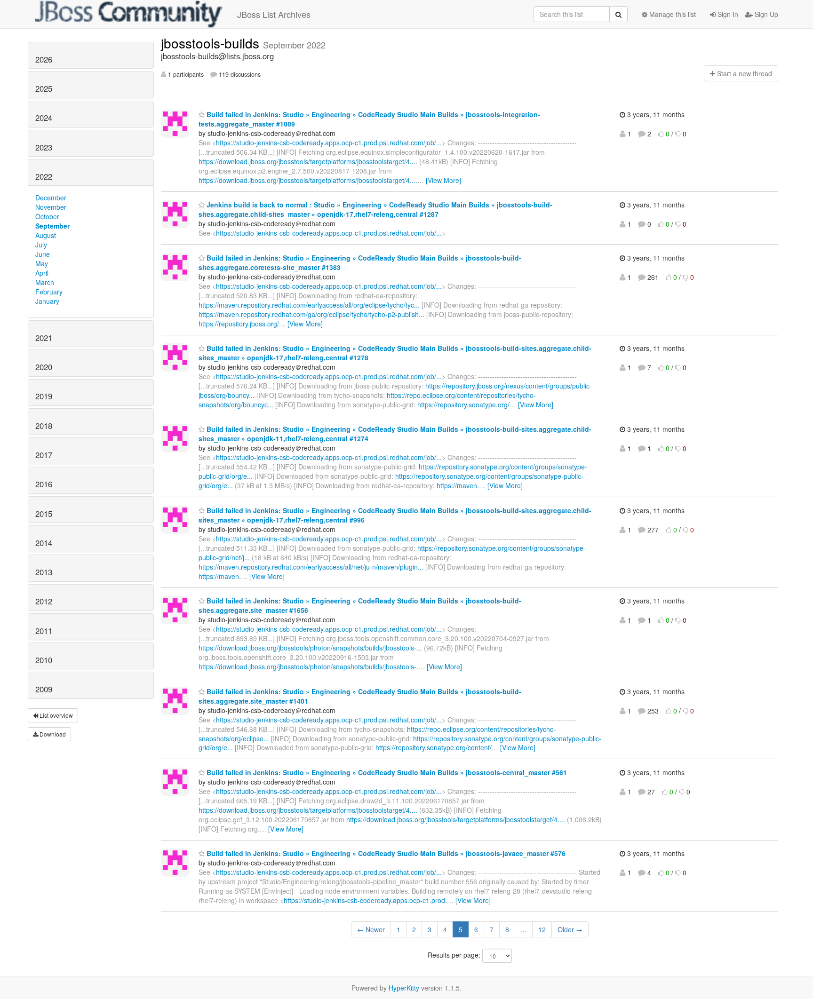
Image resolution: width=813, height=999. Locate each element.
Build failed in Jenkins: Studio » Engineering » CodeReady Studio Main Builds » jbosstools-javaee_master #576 (385, 853)
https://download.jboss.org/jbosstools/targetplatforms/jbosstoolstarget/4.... (308, 161)
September (52, 225)
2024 (43, 117)
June (42, 254)
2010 (43, 660)
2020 (43, 367)
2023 (43, 147)
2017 (43, 454)
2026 (43, 59)
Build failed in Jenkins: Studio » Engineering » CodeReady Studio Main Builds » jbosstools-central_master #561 (386, 772)
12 (542, 929)
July (41, 244)
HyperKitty (404, 987)
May (41, 263)
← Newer (371, 929)
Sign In (727, 14)
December (50, 197)
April (41, 273)
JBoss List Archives (274, 14)
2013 (43, 572)
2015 (43, 513)
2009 (43, 689)
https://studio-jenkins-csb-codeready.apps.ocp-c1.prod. (365, 900)
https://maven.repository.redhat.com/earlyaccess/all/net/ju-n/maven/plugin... (311, 566)
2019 (43, 396)
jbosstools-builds (212, 42)
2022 (43, 176)
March (44, 282)
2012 (43, 601)
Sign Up (765, 14)
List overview (55, 715)
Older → (570, 929)
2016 (43, 484)
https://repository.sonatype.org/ (463, 404)
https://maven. (458, 485)
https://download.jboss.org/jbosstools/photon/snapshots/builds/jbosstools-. (308, 666)
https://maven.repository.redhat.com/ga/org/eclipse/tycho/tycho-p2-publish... (311, 314)
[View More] (443, 180)
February (49, 291)
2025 (43, 88)
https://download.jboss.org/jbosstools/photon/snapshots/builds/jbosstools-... (310, 647)
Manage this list (671, 14)
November (50, 207)
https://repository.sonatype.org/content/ (433, 747)
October (47, 216)
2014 (43, 542)
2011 (43, 630)
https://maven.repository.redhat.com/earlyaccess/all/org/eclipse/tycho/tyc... (309, 304)
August (45, 235)
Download (52, 734)
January (47, 301)
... (523, 929)
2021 (43, 337)
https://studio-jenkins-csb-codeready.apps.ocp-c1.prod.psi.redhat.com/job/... (329, 142)
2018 (43, 425)
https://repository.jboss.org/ (239, 323)
